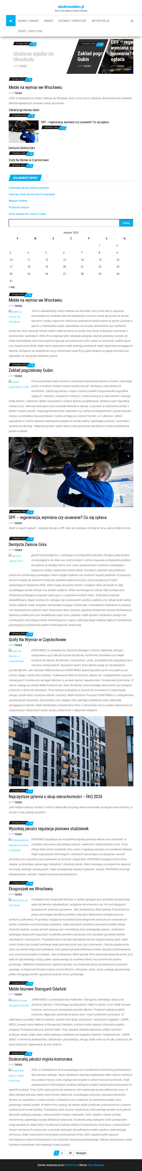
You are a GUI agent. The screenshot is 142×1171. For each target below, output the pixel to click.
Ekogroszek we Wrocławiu (31, 888)
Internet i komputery (72, 21)
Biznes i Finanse (28, 21)
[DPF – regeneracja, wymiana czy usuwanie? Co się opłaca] (24, 131)
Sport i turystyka (30, 31)
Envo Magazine (96, 1165)
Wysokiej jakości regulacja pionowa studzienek (49, 828)
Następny (81, 1153)
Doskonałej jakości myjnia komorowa (29, 187)
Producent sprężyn (19, 207)
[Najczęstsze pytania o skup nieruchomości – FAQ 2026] (71, 751)
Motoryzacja (100, 21)
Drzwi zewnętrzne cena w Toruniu (27, 214)
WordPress (71, 1165)
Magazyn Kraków (18, 200)
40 (70, 1153)
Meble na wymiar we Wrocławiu (33, 56)
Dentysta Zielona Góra (22, 148)
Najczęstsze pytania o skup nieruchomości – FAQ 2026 (55, 796)
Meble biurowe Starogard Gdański (37, 988)
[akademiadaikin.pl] (11, 21)
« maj (12, 287)
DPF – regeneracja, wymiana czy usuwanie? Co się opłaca (75, 122)
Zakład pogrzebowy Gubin (97, 56)
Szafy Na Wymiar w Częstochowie (29, 160)
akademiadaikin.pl (71, 7)
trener (22, 66)
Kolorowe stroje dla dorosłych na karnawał (32, 194)
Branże (48, 21)
